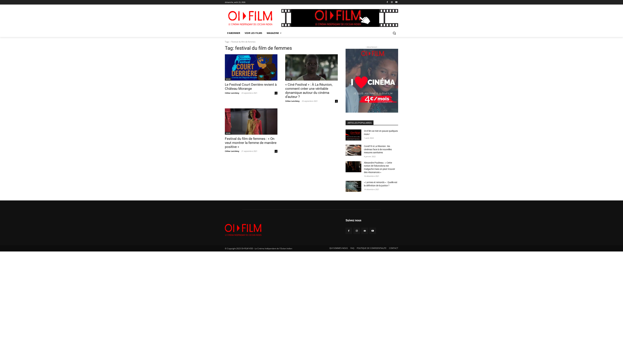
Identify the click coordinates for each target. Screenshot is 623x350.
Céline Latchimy (232, 93)
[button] (394, 33)
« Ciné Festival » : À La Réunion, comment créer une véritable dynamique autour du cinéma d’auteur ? (308, 91)
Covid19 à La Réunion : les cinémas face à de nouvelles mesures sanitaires (378, 149)
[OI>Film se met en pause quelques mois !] (353, 134)
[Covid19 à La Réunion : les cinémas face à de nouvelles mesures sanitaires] (353, 150)
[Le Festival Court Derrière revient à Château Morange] (251, 67)
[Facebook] (387, 2)
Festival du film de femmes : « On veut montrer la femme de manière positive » (250, 143)
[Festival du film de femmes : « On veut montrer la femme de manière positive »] (251, 121)
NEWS (228, 79)
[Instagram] (392, 2)
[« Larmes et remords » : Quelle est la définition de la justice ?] (353, 186)
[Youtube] (396, 2)
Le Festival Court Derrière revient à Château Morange (251, 87)
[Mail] (364, 231)
